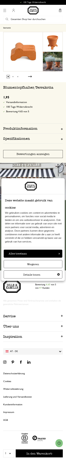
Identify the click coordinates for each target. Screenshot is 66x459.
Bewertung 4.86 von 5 (35, 2)
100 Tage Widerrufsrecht (19, 107)
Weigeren (33, 264)
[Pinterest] (12, 362)
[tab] (33, 128)
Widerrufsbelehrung (13, 389)
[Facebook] (20, 362)
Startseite (7, 28)
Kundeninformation (12, 404)
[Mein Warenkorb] (60, 10)
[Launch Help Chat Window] (59, 443)
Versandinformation (16, 102)
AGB (5, 420)
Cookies (7, 381)
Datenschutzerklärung (14, 373)
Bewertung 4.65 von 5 (17, 111)
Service (9, 316)
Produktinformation (20, 129)
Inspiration (12, 337)
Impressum (8, 412)
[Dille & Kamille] (33, 10)
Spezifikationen (16, 139)
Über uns (11, 326)
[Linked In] (28, 362)
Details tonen (31, 274)
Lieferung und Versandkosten (17, 397)
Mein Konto (13, 10)
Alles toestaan (18, 253)
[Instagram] (4, 362)
